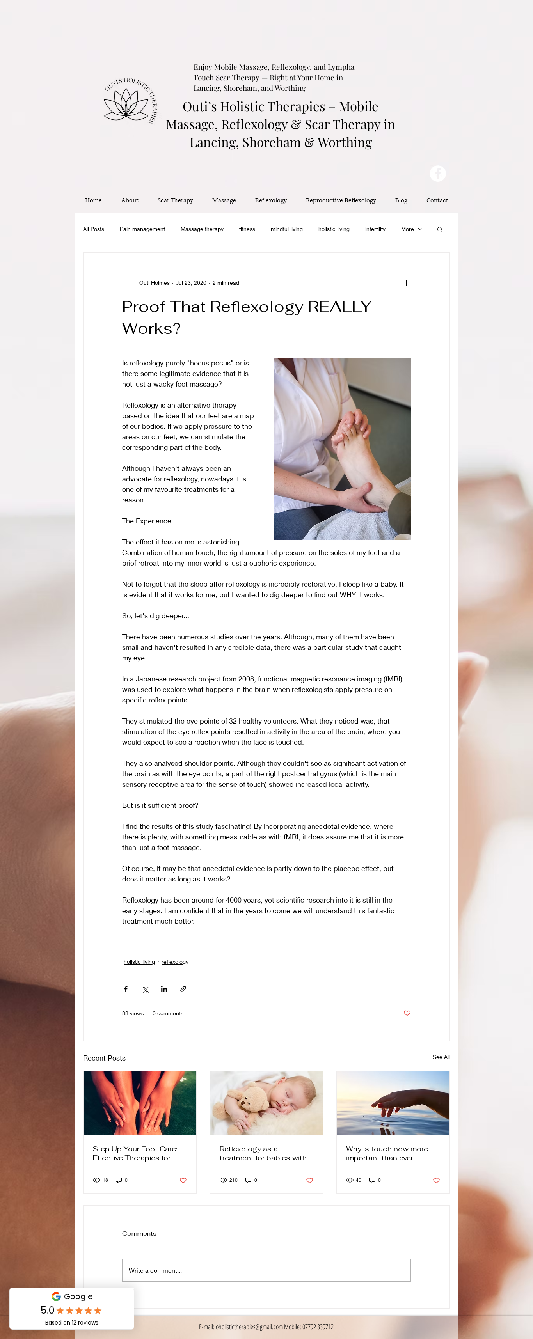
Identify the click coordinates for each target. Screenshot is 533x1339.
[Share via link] (183, 989)
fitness (247, 228)
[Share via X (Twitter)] (145, 989)
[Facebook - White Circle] (438, 173)
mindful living (287, 228)
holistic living (334, 228)
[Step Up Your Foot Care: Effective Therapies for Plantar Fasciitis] (140, 1103)
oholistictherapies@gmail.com (249, 1326)
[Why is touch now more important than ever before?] (393, 1103)
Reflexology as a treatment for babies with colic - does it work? (263, 1153)
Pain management (142, 228)
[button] (440, 229)
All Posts (93, 228)
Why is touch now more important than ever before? (387, 1153)
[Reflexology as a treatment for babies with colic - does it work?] (266, 1103)
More (407, 228)
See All (441, 1056)
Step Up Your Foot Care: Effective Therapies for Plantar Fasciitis (135, 1153)
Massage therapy (202, 228)
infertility (375, 228)
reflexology (175, 961)
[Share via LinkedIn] (164, 989)
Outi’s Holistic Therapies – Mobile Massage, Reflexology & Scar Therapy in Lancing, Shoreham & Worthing (280, 123)
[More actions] (406, 282)
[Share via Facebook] (126, 989)
